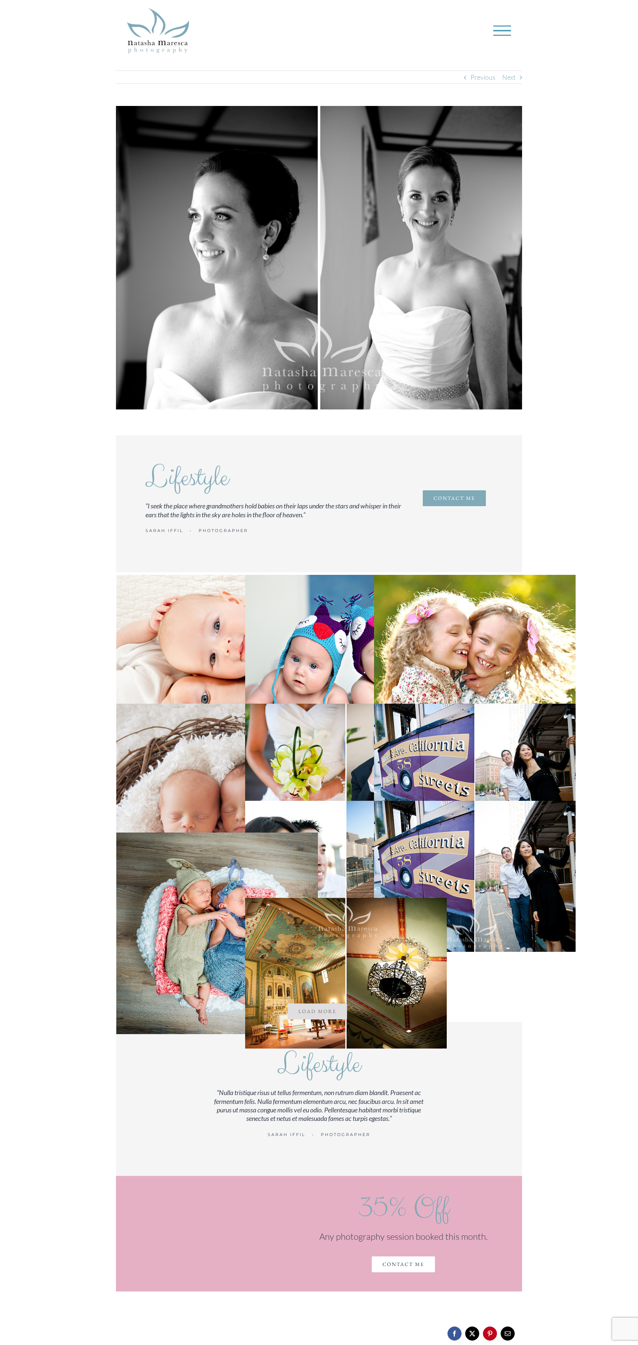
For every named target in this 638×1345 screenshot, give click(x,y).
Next (508, 77)
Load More (317, 1011)
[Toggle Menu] (502, 30)
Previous (482, 77)
